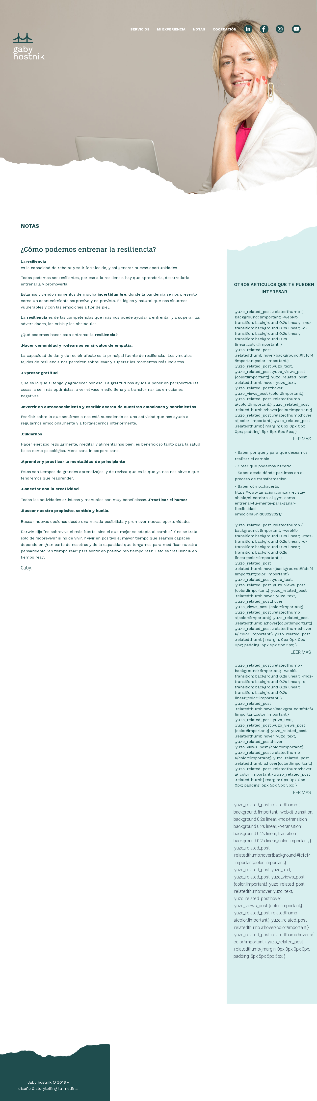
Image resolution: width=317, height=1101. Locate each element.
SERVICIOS (140, 29)
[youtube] (296, 30)
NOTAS (199, 29)
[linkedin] (248, 30)
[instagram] (280, 30)
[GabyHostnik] (28, 29)
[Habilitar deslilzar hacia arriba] (307, 1091)
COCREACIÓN (224, 29)
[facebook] (264, 30)
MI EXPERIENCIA (171, 29)
